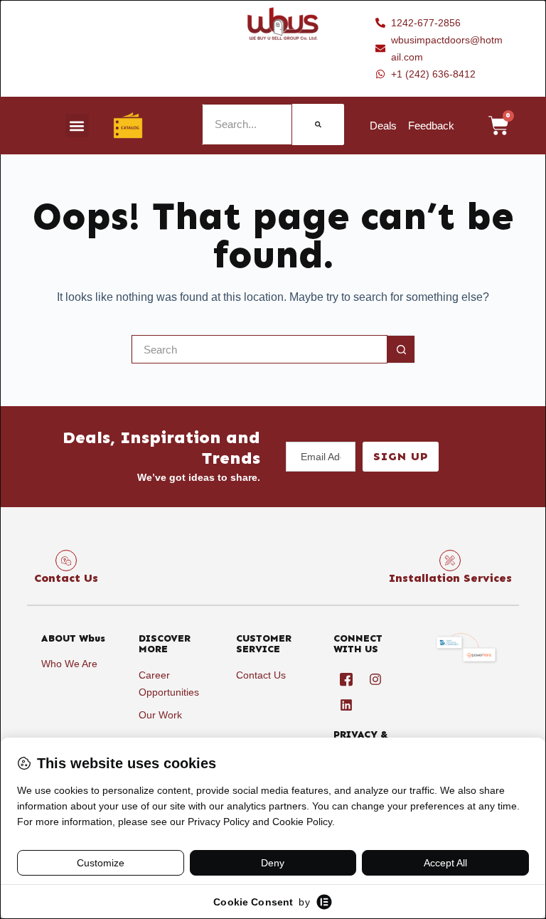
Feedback (431, 125)
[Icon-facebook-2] (346, 679)
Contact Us (66, 578)
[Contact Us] (66, 560)
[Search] (318, 124)
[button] (77, 125)
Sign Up (400, 456)
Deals (383, 125)
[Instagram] (375, 679)
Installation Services (450, 578)
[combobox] (259, 349)
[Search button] (400, 349)
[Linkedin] (346, 705)
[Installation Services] (450, 560)
